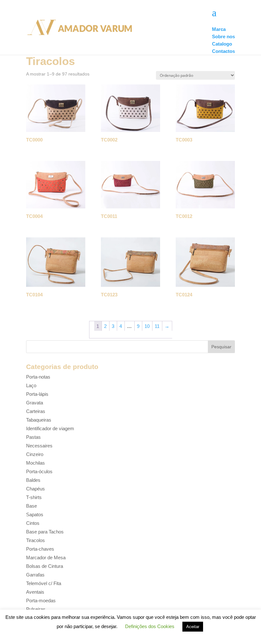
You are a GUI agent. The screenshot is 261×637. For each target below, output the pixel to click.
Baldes (33, 480)
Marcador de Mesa (46, 557)
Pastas (33, 437)
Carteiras (35, 411)
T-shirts (34, 497)
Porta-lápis (37, 394)
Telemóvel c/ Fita (43, 583)
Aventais (35, 592)
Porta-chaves (40, 549)
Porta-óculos (39, 471)
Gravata (34, 402)
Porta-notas (38, 377)
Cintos (32, 523)
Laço (31, 385)
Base (31, 506)
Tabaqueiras (38, 420)
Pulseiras (36, 609)
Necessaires (39, 445)
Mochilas (35, 463)
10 (147, 326)
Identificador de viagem (50, 428)
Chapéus (35, 488)
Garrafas (35, 574)
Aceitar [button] (192, 626)
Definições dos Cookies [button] (149, 626)
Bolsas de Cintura (44, 566)
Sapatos (34, 514)
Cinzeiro (34, 454)
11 (157, 326)
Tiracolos (35, 540)
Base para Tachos (45, 531)
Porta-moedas (41, 600)
